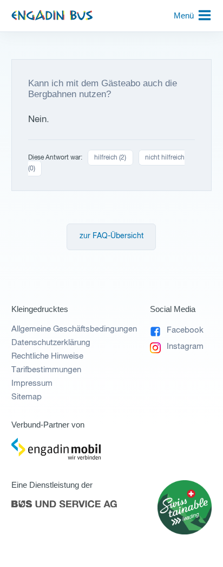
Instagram (185, 346)
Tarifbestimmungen (46, 370)
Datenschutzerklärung (50, 343)
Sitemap (26, 397)
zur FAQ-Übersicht (111, 236)
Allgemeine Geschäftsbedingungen (74, 329)
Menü (184, 15)
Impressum (32, 383)
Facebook (185, 330)
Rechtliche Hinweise (47, 356)
